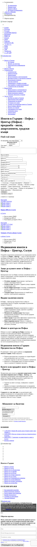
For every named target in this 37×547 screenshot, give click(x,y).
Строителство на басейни (16, 86)
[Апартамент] (13, 144)
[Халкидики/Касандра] (8, 411)
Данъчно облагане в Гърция (16, 94)
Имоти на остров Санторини (13, 481)
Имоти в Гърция (9, 60)
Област (3, 147)
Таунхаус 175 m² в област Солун (11, 233)
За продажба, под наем (8, 140)
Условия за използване (11, 496)
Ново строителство (14, 186)
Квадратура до (5, 164)
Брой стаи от (5, 169)
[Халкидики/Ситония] (8, 412)
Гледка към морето (16, 183)
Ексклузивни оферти (14, 106)
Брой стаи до (5, 171)
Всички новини (9, 440)
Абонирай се (6, 416)
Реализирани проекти (14, 80)
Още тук (8, 509)
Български (7, 34)
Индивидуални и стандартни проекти (19, 78)
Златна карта (12, 112)
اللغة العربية (7, 52)
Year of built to (5, 175)
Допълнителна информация (16, 65)
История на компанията (15, 10)
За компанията (12, 5)
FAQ (9, 67)
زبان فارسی (7, 44)
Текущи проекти (13, 81)
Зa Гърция (11, 62)
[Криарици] (8, 414)
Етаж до (3, 167)
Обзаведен (4, 184)
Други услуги (8, 96)
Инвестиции (8, 88)
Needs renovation (6, 190)
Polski (6, 46)
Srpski (6, 48)
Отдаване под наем (14, 103)
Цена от (3, 158)
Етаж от (3, 166)
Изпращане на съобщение (12, 545)
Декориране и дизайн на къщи (17, 83)
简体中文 (7, 36)
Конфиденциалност (10, 495)
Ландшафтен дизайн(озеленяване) (18, 85)
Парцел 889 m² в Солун (8, 210)
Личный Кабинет (9, 498)
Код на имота (5, 155)
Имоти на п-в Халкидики (12, 470)
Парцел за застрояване (26, 188)
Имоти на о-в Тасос (10, 476)
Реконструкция (12, 73)
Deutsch (6, 38)
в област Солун (5, 236)
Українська (7, 51)
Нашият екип (12, 7)
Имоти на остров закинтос (12, 475)
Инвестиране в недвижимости (17, 90)
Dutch (6, 39)
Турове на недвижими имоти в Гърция (20, 104)
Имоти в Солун (9, 468)
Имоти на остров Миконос (12, 479)
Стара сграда (13, 188)
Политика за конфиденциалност (20, 421)
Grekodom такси (13, 111)
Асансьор (5, 183)
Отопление (12, 184)
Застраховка (11, 114)
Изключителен (17, 190)
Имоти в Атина (9, 466)
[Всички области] (8, 409)
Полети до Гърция (13, 107)
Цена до (3, 160)
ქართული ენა (9, 43)
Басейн (20, 184)
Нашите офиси (12, 8)
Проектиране (12, 75)
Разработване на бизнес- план (17, 91)
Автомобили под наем (15, 109)
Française (7, 41)
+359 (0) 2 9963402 (10, 12)
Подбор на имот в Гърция (16, 98)
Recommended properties (11, 490)
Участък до (4, 179)
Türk (5, 49)
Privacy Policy (26, 541)
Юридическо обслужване (15, 99)
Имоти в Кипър (9, 68)
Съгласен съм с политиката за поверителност (14, 539)
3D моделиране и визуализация (17, 77)
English (6, 27)
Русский (6, 31)
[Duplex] (13, 145)
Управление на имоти (14, 101)
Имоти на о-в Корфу (10, 471)
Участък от (4, 177)
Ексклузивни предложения (12, 493)
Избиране (4, 192)
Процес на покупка (14, 64)
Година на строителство (8, 173)
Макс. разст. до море (7, 181)
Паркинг (27, 183)
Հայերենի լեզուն (10, 32)
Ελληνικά (7, 29)
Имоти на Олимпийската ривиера (14, 478)
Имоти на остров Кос (10, 483)
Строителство (8, 70)
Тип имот (4, 145)
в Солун (3, 213)
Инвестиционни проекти (15, 93)
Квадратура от (5, 162)
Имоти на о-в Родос (10, 473)
